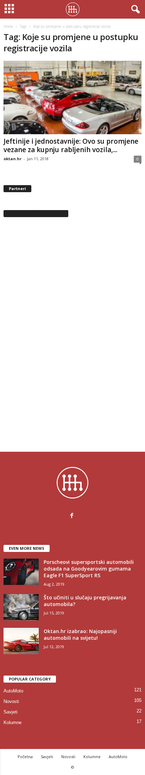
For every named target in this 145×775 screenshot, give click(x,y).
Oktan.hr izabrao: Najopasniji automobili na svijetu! (80, 634)
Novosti (11, 701)
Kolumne (12, 722)
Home (8, 26)
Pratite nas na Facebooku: (36, 213)
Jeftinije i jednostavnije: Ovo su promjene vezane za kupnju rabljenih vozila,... (71, 145)
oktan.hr (12, 158)
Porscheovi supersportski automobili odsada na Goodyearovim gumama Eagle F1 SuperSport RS (89, 569)
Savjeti (11, 712)
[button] (134, 9)
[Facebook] (72, 516)
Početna (25, 756)
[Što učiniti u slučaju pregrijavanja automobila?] (21, 607)
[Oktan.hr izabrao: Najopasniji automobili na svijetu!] (21, 641)
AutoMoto (13, 690)
